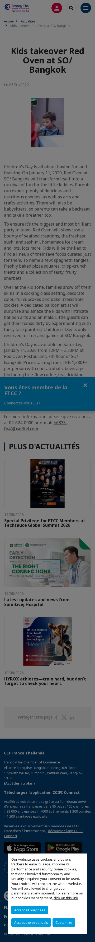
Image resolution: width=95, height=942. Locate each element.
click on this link (66, 898)
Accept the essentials (31, 922)
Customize (63, 922)
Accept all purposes (29, 910)
